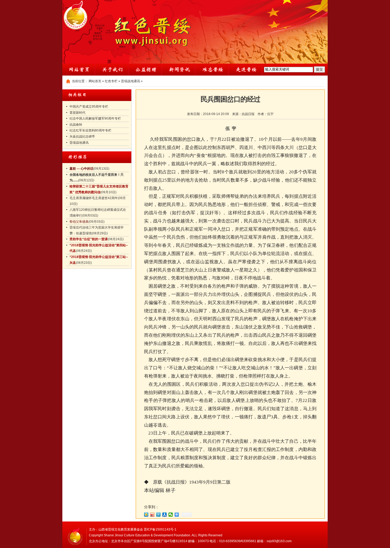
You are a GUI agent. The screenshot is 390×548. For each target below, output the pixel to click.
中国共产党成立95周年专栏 (89, 106)
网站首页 (95, 81)
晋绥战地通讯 (130, 81)
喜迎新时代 (77, 113)
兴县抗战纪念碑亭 (82, 136)
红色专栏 (111, 81)
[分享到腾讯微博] (158, 514)
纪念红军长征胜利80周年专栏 (90, 130)
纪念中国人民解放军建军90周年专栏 (95, 118)
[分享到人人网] (164, 514)
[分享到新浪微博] (152, 514)
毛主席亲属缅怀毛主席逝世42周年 (94, 198)
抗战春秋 (76, 124)
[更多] (177, 514)
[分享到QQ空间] (146, 514)
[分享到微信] (170, 514)
